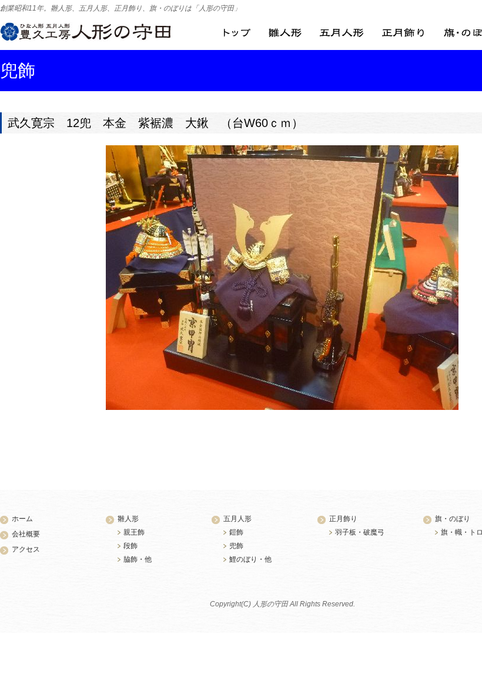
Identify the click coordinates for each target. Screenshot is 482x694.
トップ (237, 33)
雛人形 (284, 33)
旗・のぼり (452, 519)
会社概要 (26, 534)
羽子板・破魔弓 (359, 532)
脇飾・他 (137, 559)
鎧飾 (236, 532)
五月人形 (341, 33)
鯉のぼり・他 (250, 559)
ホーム (22, 519)
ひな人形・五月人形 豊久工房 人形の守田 (85, 31)
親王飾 (134, 532)
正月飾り (403, 33)
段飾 (130, 546)
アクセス (26, 549)
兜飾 (236, 546)
